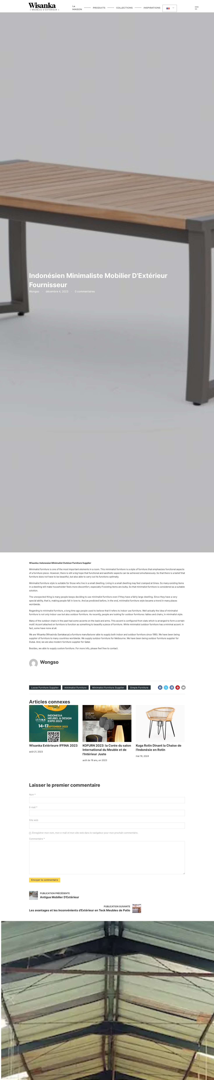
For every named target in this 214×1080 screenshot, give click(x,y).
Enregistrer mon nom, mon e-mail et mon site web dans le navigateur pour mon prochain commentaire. (85, 832)
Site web (33, 820)
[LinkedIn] (172, 687)
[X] (166, 687)
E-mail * (33, 807)
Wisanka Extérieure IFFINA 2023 (53, 745)
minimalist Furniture (75, 687)
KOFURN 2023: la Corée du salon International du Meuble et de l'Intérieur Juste (107, 750)
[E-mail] (183, 687)
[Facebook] (160, 687)
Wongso (49, 662)
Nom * (32, 794)
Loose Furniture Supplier (45, 687)
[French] (169, 8)
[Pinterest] (177, 687)
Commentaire (37, 838)
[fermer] (197, 7)
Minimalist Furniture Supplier (108, 687)
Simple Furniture (139, 687)
